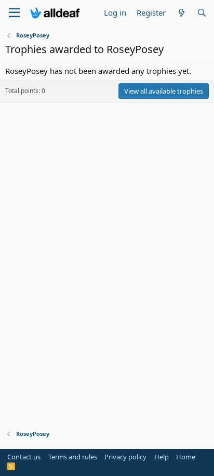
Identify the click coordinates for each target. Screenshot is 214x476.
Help (161, 456)
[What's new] (181, 12)
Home (185, 456)
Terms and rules (72, 456)
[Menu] (14, 13)
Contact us (24, 456)
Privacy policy (125, 456)
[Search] (202, 12)
